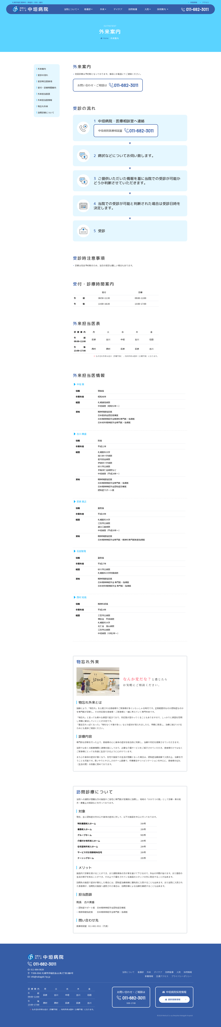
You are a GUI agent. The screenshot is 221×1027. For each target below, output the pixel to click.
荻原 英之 (81, 501)
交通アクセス (162, 976)
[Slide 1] (93, 692)
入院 (147, 9)
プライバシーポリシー (181, 976)
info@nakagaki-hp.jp (40, 976)
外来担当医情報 (45, 100)
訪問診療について (46, 112)
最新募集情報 (174, 999)
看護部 (87, 9)
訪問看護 (132, 9)
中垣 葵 (80, 384)
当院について (70, 9)
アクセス (205, 2)
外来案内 (42, 68)
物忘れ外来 (43, 106)
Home (105, 38)
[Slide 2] (98, 692)
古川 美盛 (81, 433)
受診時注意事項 (45, 81)
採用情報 (188, 972)
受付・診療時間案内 (47, 87)
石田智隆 (81, 551)
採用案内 (161, 9)
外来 (102, 9)
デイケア (118, 9)
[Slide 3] (102, 692)
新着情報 (193, 2)
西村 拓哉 (81, 597)
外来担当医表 (44, 93)
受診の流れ (43, 75)
